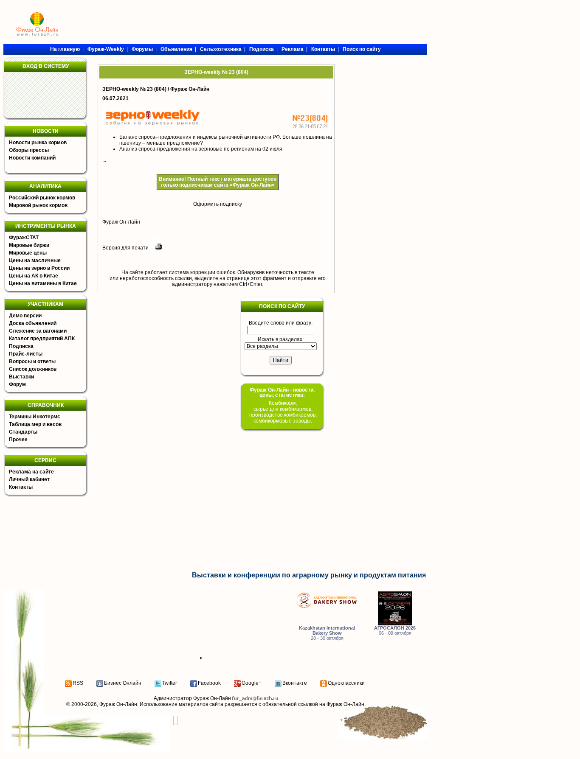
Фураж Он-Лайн (121, 222)
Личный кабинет (29, 479)
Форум (17, 384)
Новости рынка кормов (38, 143)
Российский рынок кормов (42, 198)
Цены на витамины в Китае (43, 283)
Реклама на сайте (31, 472)
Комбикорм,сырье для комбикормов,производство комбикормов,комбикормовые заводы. (283, 412)
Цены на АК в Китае (33, 276)
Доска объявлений (32, 323)
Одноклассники (346, 683)
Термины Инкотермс (34, 417)
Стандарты (23, 432)
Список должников (32, 369)
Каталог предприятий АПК (42, 339)
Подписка (21, 346)
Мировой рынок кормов (38, 205)
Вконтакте (294, 683)
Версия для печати (126, 248)
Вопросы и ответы (32, 361)
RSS (78, 683)
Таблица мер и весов (35, 424)
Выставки (21, 377)
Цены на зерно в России (39, 268)
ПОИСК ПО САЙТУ (282, 306)
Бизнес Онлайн (122, 683)
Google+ (252, 683)
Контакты (21, 487)
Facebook (209, 683)
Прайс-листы (25, 354)
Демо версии (25, 316)
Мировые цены (28, 253)
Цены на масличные (35, 260)
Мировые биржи (29, 245)
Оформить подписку (217, 204)
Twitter (169, 683)
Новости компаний (32, 158)
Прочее (18, 440)
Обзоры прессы (29, 150)
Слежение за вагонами (38, 331)
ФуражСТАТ (24, 238)
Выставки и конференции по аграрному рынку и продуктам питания (309, 575)
